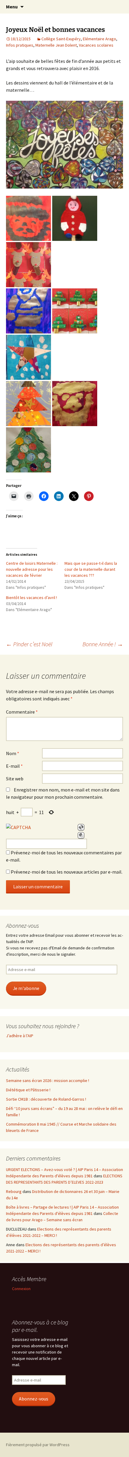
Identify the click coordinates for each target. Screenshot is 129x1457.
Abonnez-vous (33, 1399)
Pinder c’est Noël (29, 644)
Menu (12, 7)
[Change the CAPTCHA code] (81, 827)
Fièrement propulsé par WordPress (38, 1444)
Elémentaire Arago (99, 38)
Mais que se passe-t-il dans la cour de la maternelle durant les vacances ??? (90, 569)
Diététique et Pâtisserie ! (28, 1090)
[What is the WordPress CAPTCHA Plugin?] (18, 827)
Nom (12, 753)
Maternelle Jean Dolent (56, 45)
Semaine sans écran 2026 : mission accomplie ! (47, 1080)
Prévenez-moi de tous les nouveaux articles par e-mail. (66, 872)
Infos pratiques (19, 45)
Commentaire (22, 712)
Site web (14, 779)
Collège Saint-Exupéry (61, 38)
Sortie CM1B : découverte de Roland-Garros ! (46, 1099)
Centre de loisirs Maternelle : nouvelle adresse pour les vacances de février (32, 569)
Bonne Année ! (102, 644)
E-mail (14, 766)
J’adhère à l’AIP (19, 1035)
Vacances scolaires (96, 45)
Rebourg (14, 1191)
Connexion (21, 1288)
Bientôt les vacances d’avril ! (31, 597)
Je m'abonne (26, 988)
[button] (28, 218)
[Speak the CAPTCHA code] (81, 835)
